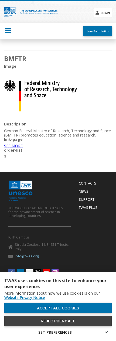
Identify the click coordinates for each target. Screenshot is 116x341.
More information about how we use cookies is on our (52, 295)
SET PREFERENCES (55, 332)
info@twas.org (27, 256)
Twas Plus (88, 208)
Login (105, 13)
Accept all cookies (58, 308)
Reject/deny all (58, 321)
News (83, 191)
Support (86, 199)
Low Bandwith (98, 31)
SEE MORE (13, 145)
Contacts (87, 183)
